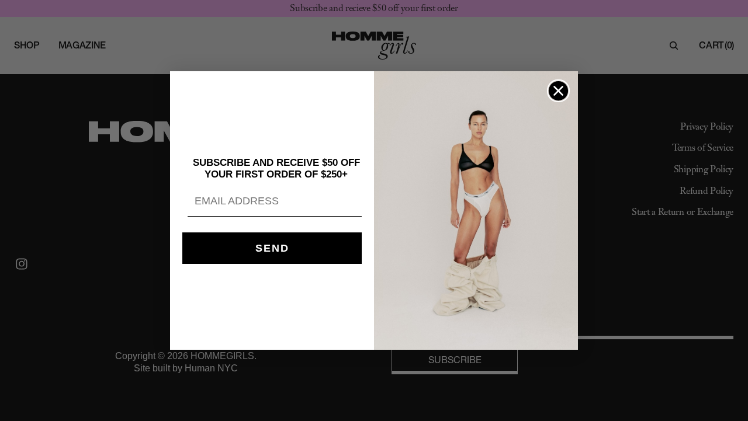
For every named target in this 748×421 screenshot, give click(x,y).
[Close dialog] (558, 91)
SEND (272, 248)
